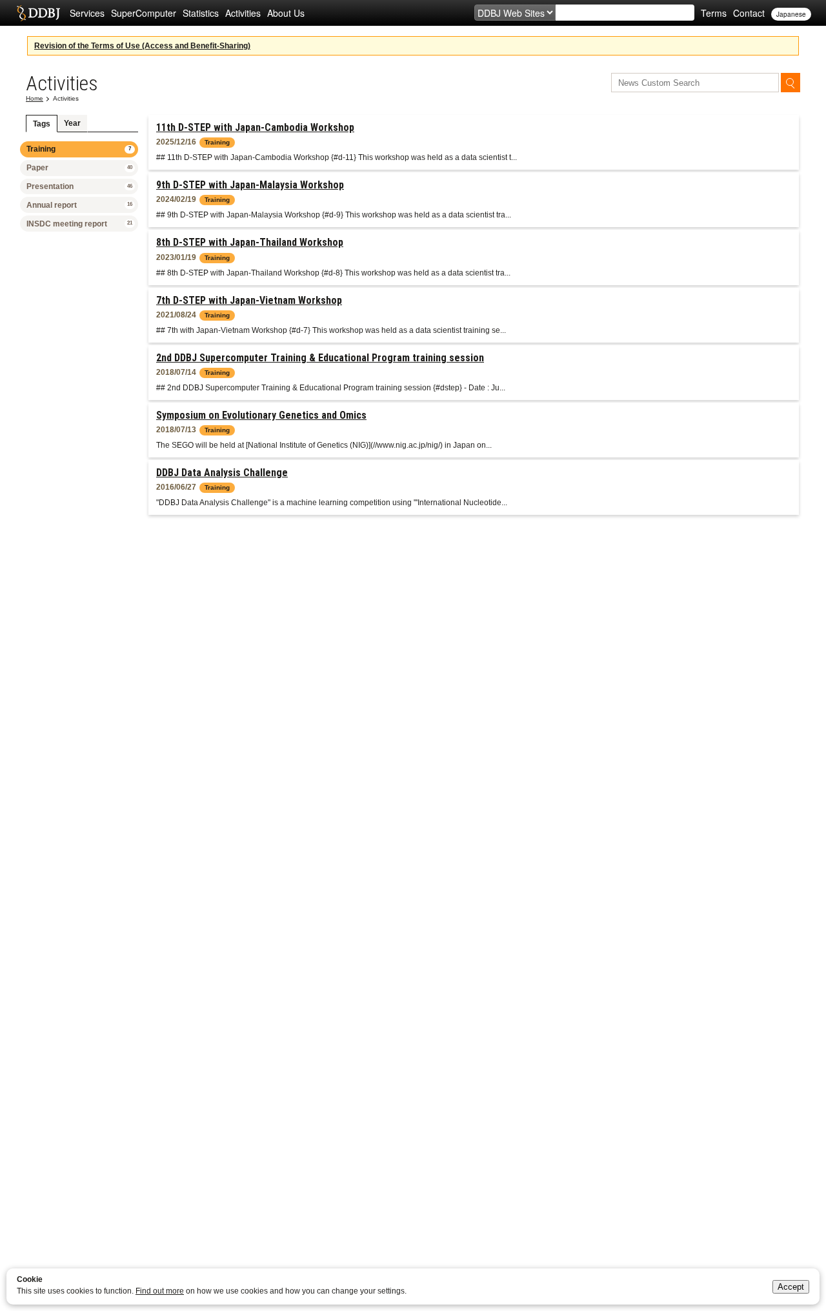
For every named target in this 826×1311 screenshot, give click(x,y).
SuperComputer (143, 12)
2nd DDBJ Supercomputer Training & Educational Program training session (320, 358)
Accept (791, 1287)
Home (34, 98)
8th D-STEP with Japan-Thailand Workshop (249, 242)
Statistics (201, 12)
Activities (243, 12)
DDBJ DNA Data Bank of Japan (38, 13)
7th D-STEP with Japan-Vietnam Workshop (249, 300)
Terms (714, 12)
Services (87, 12)
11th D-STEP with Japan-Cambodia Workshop (255, 127)
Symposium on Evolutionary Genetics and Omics (261, 415)
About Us (286, 12)
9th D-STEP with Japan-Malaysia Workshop (250, 185)
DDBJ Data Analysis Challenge (222, 472)
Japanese (791, 14)
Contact (749, 12)
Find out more (160, 1291)
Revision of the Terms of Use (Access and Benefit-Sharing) (142, 45)
